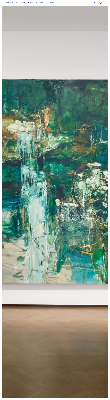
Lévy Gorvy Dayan (9, 3)
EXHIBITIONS (21, 3)
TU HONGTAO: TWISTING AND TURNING (40, 3)
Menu (98, 3)
